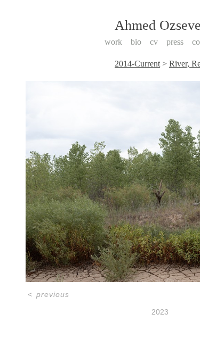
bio (136, 41)
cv (154, 41)
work (113, 41)
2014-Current (137, 63)
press (174, 41)
